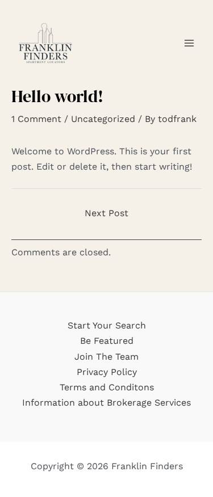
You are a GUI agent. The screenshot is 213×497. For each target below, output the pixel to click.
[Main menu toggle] (189, 43)
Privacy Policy (107, 372)
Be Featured (106, 340)
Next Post (106, 213)
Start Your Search (107, 325)
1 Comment (36, 118)
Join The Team (106, 356)
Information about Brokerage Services (106, 402)
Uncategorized (103, 118)
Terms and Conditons (107, 387)
